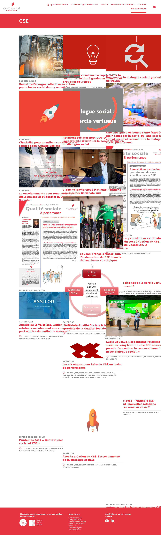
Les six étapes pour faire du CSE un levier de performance (92, 364)
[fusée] (49, 92)
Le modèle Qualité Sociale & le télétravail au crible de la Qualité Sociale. (92, 325)
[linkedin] (154, 7)
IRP (150, 291)
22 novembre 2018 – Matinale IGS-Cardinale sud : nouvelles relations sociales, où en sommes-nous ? (131, 402)
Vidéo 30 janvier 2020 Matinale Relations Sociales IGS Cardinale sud (92, 190)
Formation (143, 291)
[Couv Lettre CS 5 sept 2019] (49, 202)
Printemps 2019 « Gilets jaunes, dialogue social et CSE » (48, 440)
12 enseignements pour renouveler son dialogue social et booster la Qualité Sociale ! (46, 195)
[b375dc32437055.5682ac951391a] (93, 390)
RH (39, 339)
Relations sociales (28, 339)
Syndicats (45, 339)
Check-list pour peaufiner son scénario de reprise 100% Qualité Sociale (49, 142)
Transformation (98, 377)
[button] (48, 5)
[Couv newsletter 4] (49, 349)
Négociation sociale (85, 375)
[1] (49, 36)
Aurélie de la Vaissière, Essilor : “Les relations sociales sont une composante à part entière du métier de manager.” (48, 326)
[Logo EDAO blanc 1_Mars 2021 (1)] (35, 520)
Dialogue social (130, 291)
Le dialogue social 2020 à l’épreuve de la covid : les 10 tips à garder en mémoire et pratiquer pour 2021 (92, 77)
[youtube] (107, 520)
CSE (25, 336)
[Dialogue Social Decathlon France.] (93, 197)
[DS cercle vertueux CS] (93, 89)
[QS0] (93, 265)
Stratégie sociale (47, 450)
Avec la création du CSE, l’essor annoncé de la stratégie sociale (91, 456)
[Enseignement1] (49, 148)
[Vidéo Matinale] (93, 150)
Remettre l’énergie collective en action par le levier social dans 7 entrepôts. (47, 84)
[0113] (84, 336)
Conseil (27, 448)
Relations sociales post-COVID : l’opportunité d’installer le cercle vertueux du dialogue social (93, 139)
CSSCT (30, 336)
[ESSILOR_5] (44, 292)
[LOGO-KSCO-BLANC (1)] (23, 520)
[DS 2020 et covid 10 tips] (93, 36)
